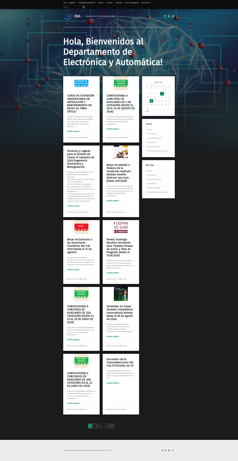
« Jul (147, 111)
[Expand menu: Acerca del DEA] (151, 2)
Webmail (149, 129)
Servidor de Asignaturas (131, 3)
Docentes (110, 3)
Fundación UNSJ (152, 142)
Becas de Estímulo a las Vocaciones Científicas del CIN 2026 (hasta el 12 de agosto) (79, 246)
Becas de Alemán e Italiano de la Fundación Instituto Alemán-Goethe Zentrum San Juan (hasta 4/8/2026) (119, 172)
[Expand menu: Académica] (76, 2)
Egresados (119, 3)
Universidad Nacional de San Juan (157, 151)
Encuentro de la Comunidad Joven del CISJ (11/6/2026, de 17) (120, 362)
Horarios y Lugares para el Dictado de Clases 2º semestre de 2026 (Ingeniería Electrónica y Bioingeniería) (80, 158)
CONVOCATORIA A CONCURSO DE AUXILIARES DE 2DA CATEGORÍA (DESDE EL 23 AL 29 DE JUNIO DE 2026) (80, 314)
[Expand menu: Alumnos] (104, 2)
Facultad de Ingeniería (154, 146)
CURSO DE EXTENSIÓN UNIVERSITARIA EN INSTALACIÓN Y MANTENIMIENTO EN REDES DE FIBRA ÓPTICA (80, 103)
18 (151, 101)
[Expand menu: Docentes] (113, 2)
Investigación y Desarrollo (87, 3)
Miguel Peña (84, 137)
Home (65, 3)
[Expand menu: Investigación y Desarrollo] (95, 2)
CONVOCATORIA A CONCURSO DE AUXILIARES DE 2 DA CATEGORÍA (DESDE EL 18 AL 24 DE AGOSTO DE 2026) (121, 103)
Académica (72, 3)
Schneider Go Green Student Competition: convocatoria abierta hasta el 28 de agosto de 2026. (120, 313)
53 (107, 426)
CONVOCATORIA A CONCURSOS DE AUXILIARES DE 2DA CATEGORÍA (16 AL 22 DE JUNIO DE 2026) (79, 380)
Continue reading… (73, 131)
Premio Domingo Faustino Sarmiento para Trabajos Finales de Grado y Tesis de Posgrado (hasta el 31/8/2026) (120, 247)
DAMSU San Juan (151, 134)
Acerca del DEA (145, 3)
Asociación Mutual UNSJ (154, 138)
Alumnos (100, 3)
